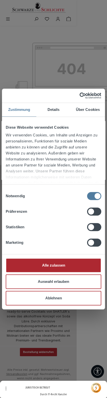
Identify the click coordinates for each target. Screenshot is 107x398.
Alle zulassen (53, 265)
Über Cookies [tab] (88, 109)
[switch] (94, 212)
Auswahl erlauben (53, 281)
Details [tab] (54, 109)
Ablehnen (53, 298)
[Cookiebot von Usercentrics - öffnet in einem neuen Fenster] (79, 95)
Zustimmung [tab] (19, 109)
